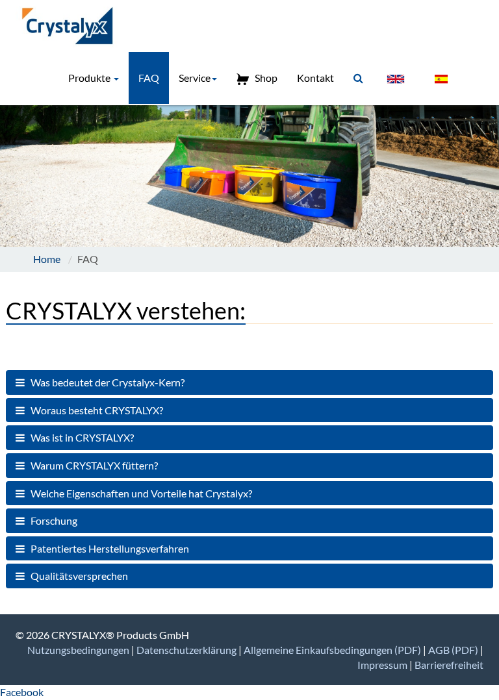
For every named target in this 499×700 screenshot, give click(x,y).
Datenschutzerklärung (187, 650)
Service (195, 77)
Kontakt (315, 77)
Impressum (383, 664)
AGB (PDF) (454, 650)
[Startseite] (72, 26)
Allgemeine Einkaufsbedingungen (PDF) (333, 650)
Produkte (90, 77)
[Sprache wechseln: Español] (441, 78)
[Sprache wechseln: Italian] (473, 71)
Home (46, 259)
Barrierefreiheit (449, 664)
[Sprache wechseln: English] (395, 78)
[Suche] (358, 78)
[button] (249, 382)
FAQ (148, 77)
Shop (263, 77)
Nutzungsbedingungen (79, 650)
